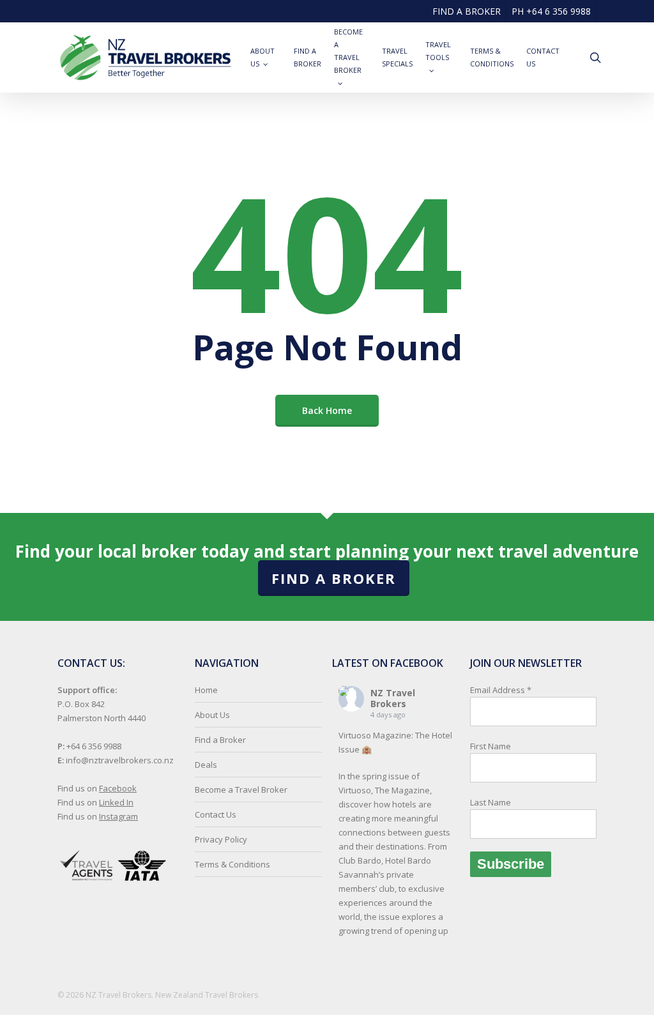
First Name (490, 746)
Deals (206, 764)
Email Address (500, 746)
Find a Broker (333, 578)
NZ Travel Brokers (392, 698)
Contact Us (215, 814)
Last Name (490, 802)
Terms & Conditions (232, 864)
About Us (212, 715)
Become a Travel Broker (241, 789)
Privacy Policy (221, 839)
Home (206, 690)
